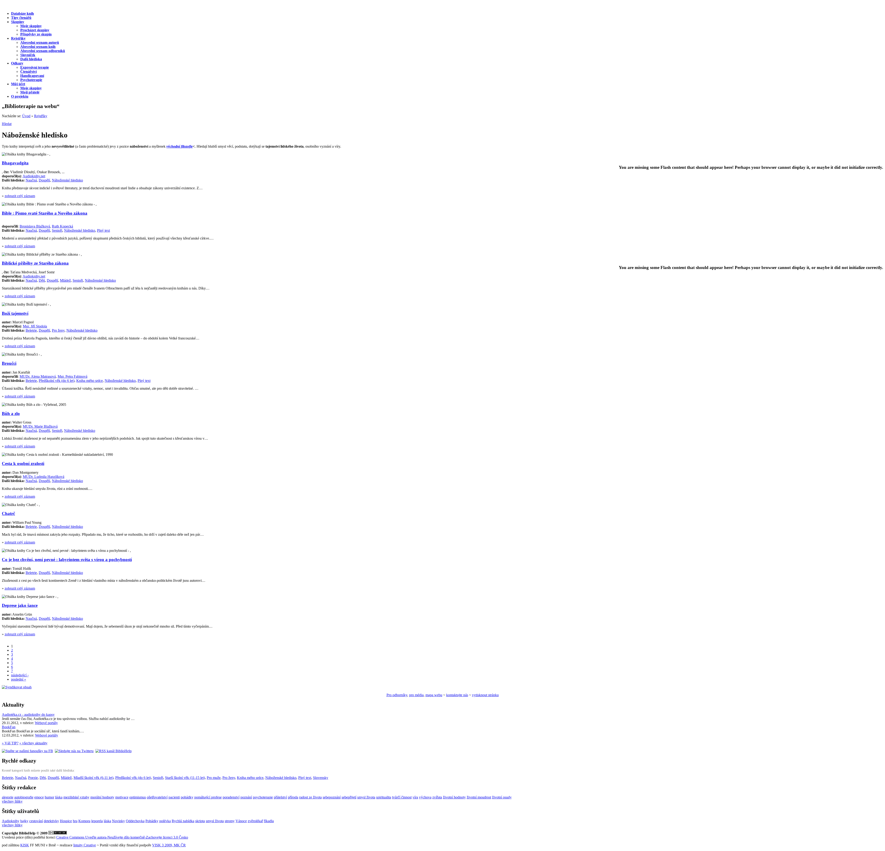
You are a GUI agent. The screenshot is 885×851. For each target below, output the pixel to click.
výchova (425, 797)
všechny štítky (12, 801)
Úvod (26, 116)
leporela (97, 821)
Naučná (31, 180)
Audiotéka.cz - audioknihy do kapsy (28, 714)
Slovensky (320, 778)
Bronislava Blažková (35, 226)
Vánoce (241, 821)
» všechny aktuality (33, 743)
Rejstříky (40, 116)
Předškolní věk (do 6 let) (56, 381)
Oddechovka (135, 821)
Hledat (7, 124)
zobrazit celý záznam (20, 196)
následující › (20, 675)
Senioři (57, 230)
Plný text (103, 230)
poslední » (18, 679)
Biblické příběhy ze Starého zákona (35, 263)
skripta (200, 821)
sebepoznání (332, 797)
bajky (24, 821)
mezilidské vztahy (76, 797)
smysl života (366, 797)
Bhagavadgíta (15, 163)
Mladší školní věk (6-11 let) (93, 778)
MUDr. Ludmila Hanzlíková (43, 477)
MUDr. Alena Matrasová (38, 376)
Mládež (65, 280)
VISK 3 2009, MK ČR (169, 845)
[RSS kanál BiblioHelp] (113, 751)
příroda (293, 797)
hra (75, 821)
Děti (42, 280)
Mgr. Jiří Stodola (35, 326)
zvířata (437, 797)
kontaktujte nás (457, 695)
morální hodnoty (102, 797)
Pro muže (214, 778)
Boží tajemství (15, 313)
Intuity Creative (84, 845)
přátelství (280, 797)
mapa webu (433, 695)
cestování (36, 821)
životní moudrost (479, 797)
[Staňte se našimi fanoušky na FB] (27, 751)
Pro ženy (58, 330)
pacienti (174, 797)
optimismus (137, 797)
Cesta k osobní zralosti (23, 463)
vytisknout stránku (485, 695)
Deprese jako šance (20, 605)
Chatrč (8, 513)
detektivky (51, 821)
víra (415, 797)
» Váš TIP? (10, 743)
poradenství (231, 797)
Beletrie (31, 330)
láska (58, 797)
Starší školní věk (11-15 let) (185, 778)
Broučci (9, 363)
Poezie (33, 778)
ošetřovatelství (157, 797)
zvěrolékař (255, 821)
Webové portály (46, 723)
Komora (84, 821)
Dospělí (44, 180)
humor (49, 797)
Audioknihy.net (34, 176)
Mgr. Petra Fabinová (72, 376)
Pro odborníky (396, 695)
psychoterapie (263, 797)
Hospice (66, 821)
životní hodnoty (454, 797)
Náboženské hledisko (67, 180)
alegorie (7, 797)
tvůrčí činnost (402, 797)
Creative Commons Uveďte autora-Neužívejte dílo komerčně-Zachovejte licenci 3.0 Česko (122, 837)
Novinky (118, 821)
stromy (230, 821)
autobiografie (23, 797)
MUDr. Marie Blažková (40, 426)
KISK (24, 845)
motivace (121, 797)
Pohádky (151, 821)
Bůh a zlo (11, 413)
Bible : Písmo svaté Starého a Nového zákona (44, 213)
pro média (416, 695)
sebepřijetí (349, 797)
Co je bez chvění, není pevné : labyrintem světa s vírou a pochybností (67, 559)
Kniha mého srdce (89, 381)
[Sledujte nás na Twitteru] (74, 751)
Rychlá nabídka (183, 821)
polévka (165, 821)
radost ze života (310, 797)
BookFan (8, 727)
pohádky (187, 797)
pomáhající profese (208, 797)
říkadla (269, 821)
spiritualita (383, 797)
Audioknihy (10, 821)
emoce (39, 797)
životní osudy (502, 797)
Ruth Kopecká (62, 226)
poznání (246, 797)
